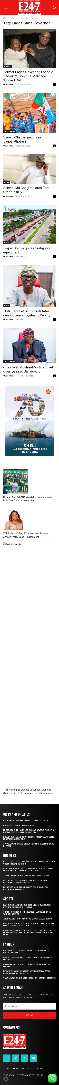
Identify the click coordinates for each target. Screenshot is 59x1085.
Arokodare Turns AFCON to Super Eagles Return (28, 919)
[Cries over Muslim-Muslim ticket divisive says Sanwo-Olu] (29, 345)
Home (6, 18)
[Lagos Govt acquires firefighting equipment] (29, 224)
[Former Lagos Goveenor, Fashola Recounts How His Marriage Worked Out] (29, 48)
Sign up (29, 1015)
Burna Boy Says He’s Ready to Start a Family (25, 821)
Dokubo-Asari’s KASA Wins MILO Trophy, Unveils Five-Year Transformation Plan (27, 499)
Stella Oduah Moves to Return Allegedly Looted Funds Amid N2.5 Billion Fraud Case (28, 870)
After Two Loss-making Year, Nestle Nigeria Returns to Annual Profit (25, 881)
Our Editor (8, 84)
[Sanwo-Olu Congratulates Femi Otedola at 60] (29, 169)
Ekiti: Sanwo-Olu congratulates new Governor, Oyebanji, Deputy (26, 313)
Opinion (7, 66)
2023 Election (9, 132)
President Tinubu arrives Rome (19, 825)
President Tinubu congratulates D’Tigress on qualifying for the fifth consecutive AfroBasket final (28, 932)
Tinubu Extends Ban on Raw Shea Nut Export (26, 876)
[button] (6, 1079)
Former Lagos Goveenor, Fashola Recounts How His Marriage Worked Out (28, 76)
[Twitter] (24, 1058)
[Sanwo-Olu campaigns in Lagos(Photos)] (29, 113)
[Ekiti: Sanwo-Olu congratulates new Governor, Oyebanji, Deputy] (29, 286)
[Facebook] (6, 1058)
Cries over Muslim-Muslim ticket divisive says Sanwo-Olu (28, 369)
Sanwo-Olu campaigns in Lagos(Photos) (22, 139)
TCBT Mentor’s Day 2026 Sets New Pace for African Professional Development (26, 535)
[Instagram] (15, 1058)
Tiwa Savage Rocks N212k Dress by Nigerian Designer (29, 978)
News (6, 182)
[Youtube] (33, 1058)
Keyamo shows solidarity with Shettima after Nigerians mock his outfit (27, 972)
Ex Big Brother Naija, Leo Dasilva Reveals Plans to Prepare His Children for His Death (28, 831)
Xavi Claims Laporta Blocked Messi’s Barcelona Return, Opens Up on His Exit (27, 906)
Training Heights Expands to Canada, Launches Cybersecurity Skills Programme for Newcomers (28, 791)
